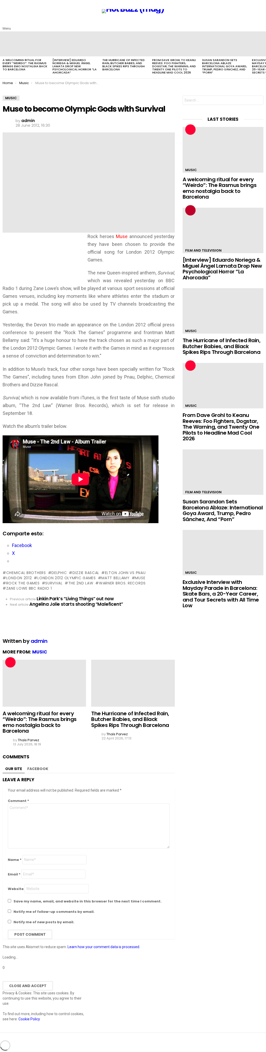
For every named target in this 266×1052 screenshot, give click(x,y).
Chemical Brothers (26, 572)
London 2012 (19, 578)
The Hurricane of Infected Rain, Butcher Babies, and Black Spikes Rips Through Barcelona (123, 64)
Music (39, 652)
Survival (54, 583)
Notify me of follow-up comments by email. (54, 911)
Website (16, 888)
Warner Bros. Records (122, 583)
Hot (10, 662)
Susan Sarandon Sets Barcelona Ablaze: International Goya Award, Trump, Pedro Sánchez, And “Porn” (224, 66)
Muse (140, 578)
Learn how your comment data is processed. (104, 947)
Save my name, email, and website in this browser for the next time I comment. (88, 901)
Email (14, 874)
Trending (190, 210)
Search (258, 101)
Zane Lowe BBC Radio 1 (29, 588)
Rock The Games (23, 583)
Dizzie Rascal (85, 572)
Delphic (59, 572)
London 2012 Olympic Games (66, 578)
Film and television (203, 250)
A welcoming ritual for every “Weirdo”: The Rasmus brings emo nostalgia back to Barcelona (25, 64)
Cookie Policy (29, 1019)
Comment (18, 800)
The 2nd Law (80, 583)
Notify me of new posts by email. (44, 922)
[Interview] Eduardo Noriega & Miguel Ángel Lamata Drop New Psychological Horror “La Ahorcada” (74, 66)
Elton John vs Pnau (125, 572)
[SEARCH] (260, 24)
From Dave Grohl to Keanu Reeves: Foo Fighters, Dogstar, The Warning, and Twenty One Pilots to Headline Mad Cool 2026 (174, 66)
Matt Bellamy (115, 578)
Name (15, 859)
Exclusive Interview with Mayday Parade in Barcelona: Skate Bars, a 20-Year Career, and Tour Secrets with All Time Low (221, 593)
